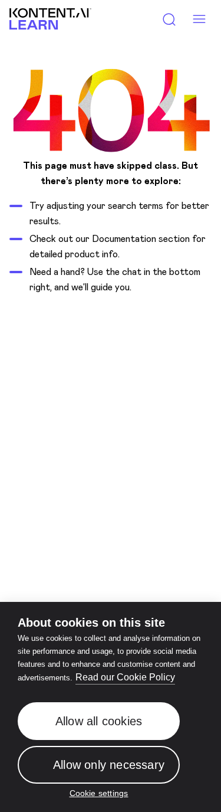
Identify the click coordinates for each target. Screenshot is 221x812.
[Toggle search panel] (169, 19)
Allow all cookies (98, 721)
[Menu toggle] (199, 19)
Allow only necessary (108, 764)
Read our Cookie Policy (125, 677)
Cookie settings (99, 794)
